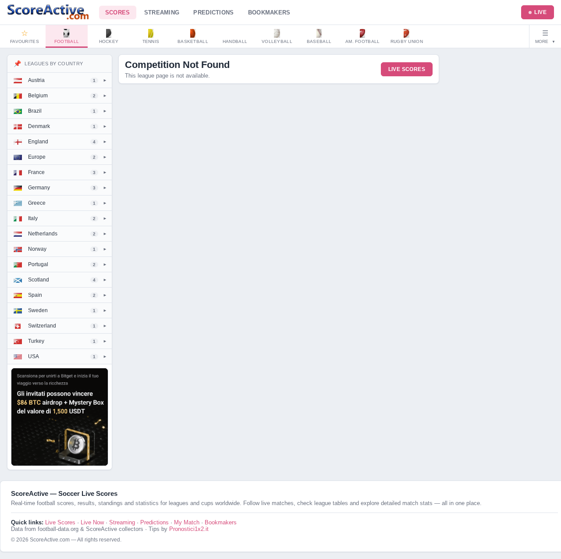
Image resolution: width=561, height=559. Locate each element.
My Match (186, 522)
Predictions (213, 12)
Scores (117, 12)
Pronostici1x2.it (189, 529)
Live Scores (406, 69)
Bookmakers (269, 12)
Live (540, 12)
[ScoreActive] (48, 12)
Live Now (92, 522)
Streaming (162, 12)
